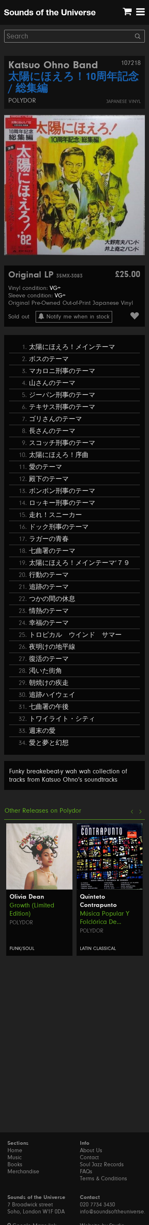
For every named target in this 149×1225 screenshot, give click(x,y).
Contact (89, 1157)
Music (14, 1157)
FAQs (86, 1171)
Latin (85, 948)
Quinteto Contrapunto (98, 901)
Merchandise (23, 1171)
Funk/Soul (22, 948)
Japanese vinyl (123, 101)
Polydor (22, 100)
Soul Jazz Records (102, 1164)
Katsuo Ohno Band (53, 65)
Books (14, 1164)
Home (14, 1150)
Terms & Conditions (103, 1178)
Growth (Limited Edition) (32, 909)
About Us (91, 1150)
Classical (104, 948)
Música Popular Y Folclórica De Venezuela (104, 918)
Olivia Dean (27, 897)
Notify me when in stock (77, 316)
